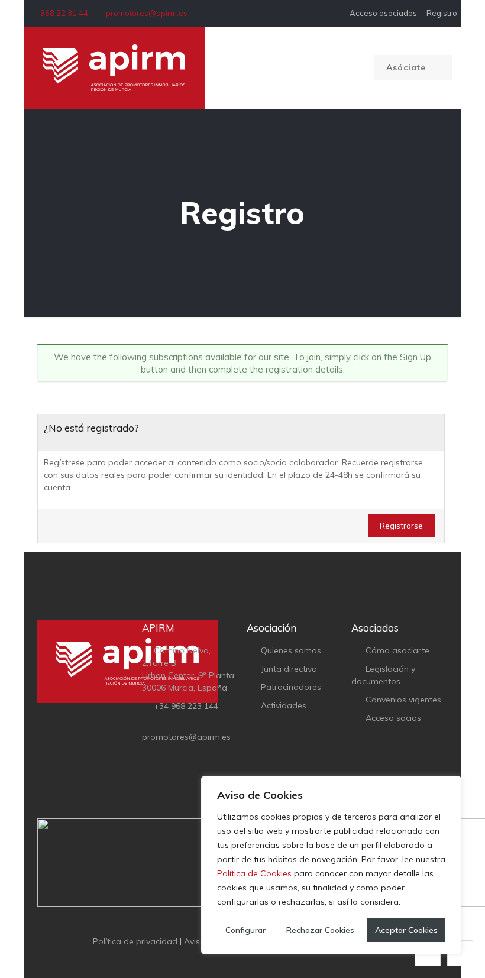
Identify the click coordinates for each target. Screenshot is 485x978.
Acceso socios (393, 718)
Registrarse (401, 525)
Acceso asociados (382, 13)
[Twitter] (234, 959)
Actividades (283, 705)
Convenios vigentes (403, 699)
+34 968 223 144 (186, 706)
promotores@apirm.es (146, 13)
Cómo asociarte (397, 650)
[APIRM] (114, 68)
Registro (441, 13)
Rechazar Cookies (320, 930)
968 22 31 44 (64, 13)
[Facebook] (218, 959)
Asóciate (407, 67)
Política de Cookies (254, 873)
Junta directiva (289, 668)
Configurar (245, 930)
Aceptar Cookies (406, 930)
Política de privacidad (135, 941)
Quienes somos (291, 650)
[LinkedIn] (250, 959)
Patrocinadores (291, 687)
